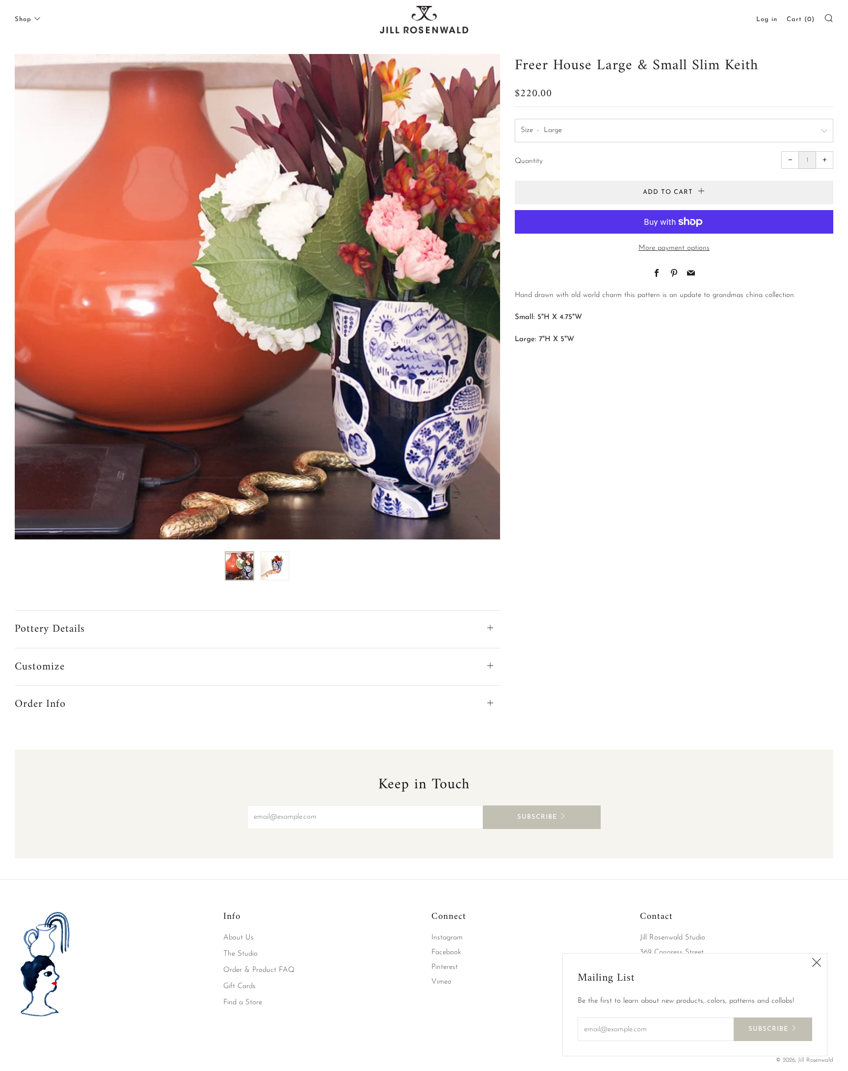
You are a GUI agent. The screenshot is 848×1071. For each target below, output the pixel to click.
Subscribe (537, 817)
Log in (766, 19)
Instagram (447, 937)
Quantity (529, 161)
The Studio (240, 954)
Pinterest (444, 967)
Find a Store (242, 1002)
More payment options (674, 248)
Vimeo (441, 982)
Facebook (446, 952)
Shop (23, 19)
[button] (239, 566)
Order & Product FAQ (258, 970)
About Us (238, 937)
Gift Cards (239, 986)
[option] (257, 296)
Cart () (801, 19)
